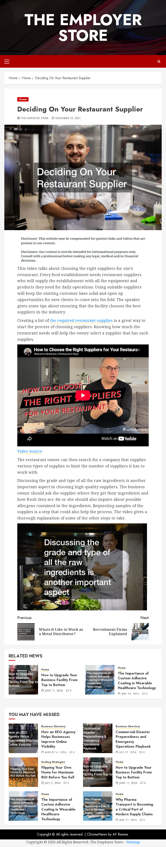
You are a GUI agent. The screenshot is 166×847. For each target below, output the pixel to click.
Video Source (29, 451)
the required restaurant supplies (81, 320)
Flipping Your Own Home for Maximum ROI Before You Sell (57, 772)
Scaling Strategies (53, 762)
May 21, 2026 (128, 820)
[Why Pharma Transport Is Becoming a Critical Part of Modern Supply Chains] (97, 806)
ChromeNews (97, 834)
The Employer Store (83, 27)
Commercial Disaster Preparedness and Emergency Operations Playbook (133, 739)
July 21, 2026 (128, 752)
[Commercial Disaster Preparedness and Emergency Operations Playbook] (97, 738)
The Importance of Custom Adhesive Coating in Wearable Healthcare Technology (137, 680)
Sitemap (133, 842)
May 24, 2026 (130, 694)
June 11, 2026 (54, 691)
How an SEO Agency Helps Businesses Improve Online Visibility (58, 739)
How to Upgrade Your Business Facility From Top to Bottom (59, 680)
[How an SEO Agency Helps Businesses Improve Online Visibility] (23, 738)
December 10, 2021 (68, 118)
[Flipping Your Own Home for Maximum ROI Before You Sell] (23, 772)
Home (23, 99)
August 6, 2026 (56, 752)
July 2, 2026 (53, 783)
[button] (6, 61)
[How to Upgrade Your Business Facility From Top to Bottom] (23, 680)
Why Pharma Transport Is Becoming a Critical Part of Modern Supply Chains (134, 807)
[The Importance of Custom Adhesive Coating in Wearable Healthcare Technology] (100, 680)
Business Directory (53, 726)
